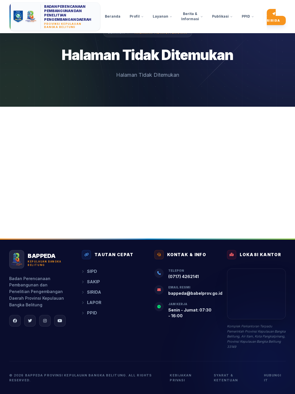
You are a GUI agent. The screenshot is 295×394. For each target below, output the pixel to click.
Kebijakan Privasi (181, 377)
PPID (92, 312)
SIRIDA (273, 20)
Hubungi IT (272, 377)
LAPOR (94, 302)
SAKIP (93, 281)
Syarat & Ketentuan (226, 377)
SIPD (92, 271)
